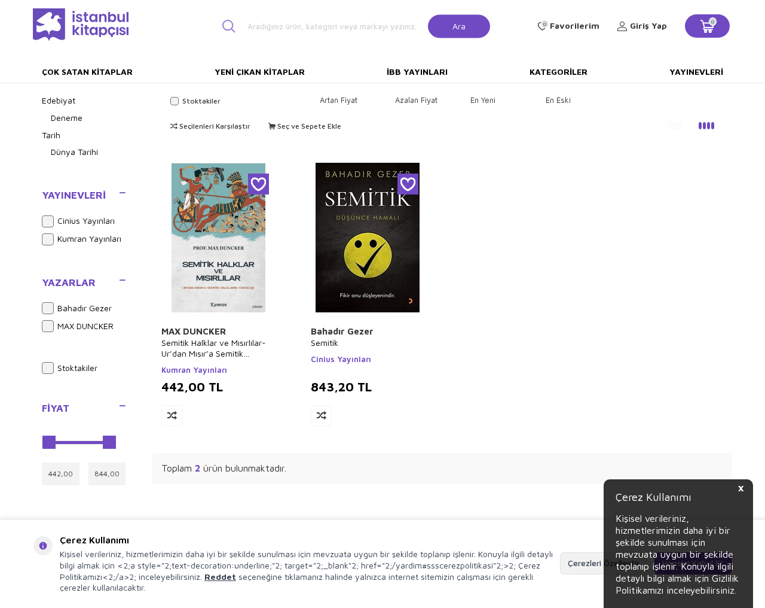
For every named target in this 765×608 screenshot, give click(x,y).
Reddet (220, 576)
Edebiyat (58, 100)
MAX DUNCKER (85, 326)
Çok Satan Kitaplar (87, 71)
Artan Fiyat (338, 100)
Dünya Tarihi (74, 152)
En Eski (558, 100)
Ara (459, 25)
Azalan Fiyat (416, 100)
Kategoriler (558, 71)
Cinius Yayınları (86, 220)
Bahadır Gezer (84, 308)
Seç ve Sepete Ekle (308, 125)
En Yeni (482, 100)
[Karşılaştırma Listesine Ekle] (171, 415)
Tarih (51, 135)
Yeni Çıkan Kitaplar (260, 71)
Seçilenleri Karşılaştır (214, 125)
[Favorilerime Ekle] (258, 184)
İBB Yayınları (417, 71)
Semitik (324, 343)
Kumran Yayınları (89, 238)
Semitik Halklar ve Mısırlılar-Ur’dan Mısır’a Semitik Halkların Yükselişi (213, 348)
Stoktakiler (77, 368)
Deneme (66, 118)
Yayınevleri (696, 71)
